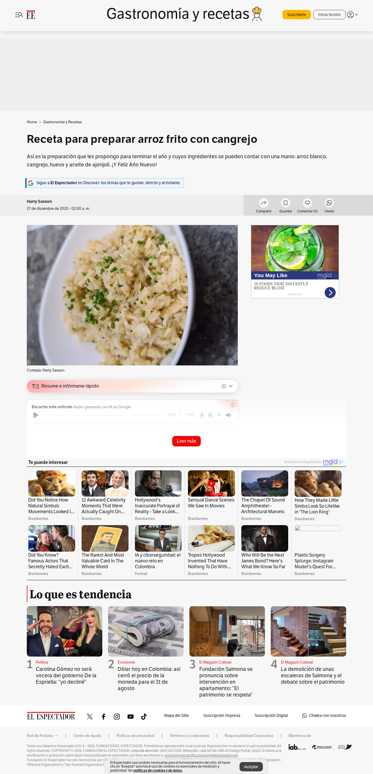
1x (219, 414)
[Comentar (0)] (307, 203)
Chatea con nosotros (327, 715)
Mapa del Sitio (176, 715)
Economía (126, 662)
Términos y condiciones (189, 736)
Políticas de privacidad (135, 736)
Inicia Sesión (329, 14)
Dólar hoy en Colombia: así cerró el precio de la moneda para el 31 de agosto (149, 679)
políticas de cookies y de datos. (158, 770)
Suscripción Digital (271, 715)
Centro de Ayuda (87, 736)
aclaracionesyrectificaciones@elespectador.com (201, 755)
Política (42, 662)
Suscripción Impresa (221, 715)
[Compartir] (263, 203)
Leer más (186, 441)
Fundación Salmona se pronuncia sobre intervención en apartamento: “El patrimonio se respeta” (226, 682)
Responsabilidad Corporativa (249, 736)
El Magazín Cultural (215, 662)
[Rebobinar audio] (201, 415)
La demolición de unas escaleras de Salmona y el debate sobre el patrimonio (313, 675)
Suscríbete (296, 14)
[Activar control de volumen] (228, 415)
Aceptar (251, 766)
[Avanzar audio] (210, 415)
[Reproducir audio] (35, 415)
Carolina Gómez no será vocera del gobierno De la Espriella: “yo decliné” (66, 675)
